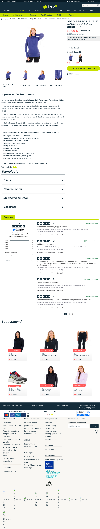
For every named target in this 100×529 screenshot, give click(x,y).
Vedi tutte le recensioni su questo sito (18, 236)
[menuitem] (6, 15)
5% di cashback (62, 405)
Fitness (72, 15)
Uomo (7, 10)
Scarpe (6, 15)
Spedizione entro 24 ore (12, 405)
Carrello (94, 1)
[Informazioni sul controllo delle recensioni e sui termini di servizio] (27, 233)
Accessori (65, 10)
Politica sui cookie (10, 447)
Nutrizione (79, 10)
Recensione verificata (92, 223)
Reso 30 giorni (10, 1)
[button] (81, 44)
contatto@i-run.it (9, 471)
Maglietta (33, 19)
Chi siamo (7, 423)
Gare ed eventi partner (54, 459)
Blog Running (50, 449)
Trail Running (46, 15)
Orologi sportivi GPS (53, 434)
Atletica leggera (51, 439)
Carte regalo (29, 457)
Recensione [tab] (8, 217)
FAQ (4, 428)
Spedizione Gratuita (32, 1)
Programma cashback (32, 428)
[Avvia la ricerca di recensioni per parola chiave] (31, 260)
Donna (21, 10)
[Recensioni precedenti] (62, 313)
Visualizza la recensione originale (46, 235)
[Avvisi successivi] (72, 314)
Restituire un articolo (11, 431)
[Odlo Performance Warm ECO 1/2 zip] (71, 58)
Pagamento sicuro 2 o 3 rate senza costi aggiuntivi (87, 407)
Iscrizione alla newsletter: (77, 423)
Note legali (7, 456)
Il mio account (75, 1)
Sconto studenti (30, 434)
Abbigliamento (19, 15)
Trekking (60, 15)
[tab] (33, 180)
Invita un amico (30, 431)
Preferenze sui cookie (11, 445)
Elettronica (35, 10)
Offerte (93, 10)
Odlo (40, 19)
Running (33, 15)
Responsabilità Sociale (12, 426)
